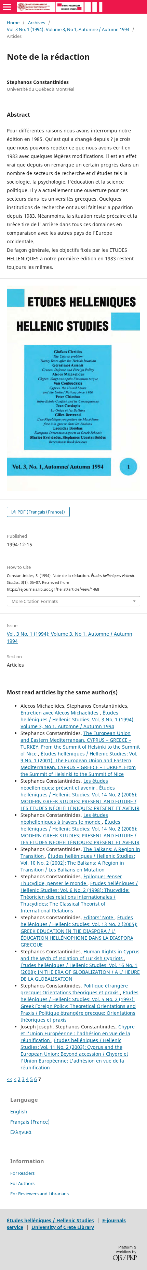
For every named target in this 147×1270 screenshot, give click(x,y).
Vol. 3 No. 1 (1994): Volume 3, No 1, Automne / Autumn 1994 (68, 29)
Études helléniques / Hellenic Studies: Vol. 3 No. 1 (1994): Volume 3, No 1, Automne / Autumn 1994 (78, 719)
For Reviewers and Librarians (39, 1193)
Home (13, 22)
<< (9, 1079)
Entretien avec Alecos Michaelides (60, 712)
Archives (36, 22)
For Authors (22, 1183)
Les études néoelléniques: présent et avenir (64, 784)
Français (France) (30, 1122)
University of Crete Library (62, 1227)
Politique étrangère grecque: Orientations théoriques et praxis (74, 989)
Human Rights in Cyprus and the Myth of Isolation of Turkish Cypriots (80, 955)
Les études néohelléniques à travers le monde (64, 818)
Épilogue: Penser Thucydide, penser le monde (71, 879)
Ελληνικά (20, 1132)
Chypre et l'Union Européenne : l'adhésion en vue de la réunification (78, 1033)
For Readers (22, 1173)
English (18, 1111)
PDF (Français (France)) (40, 512)
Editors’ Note (99, 917)
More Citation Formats (35, 601)
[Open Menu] (7, 7)
